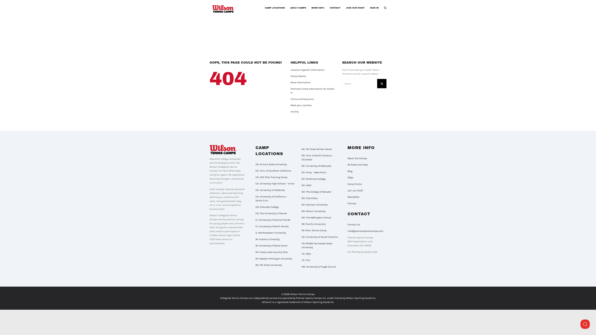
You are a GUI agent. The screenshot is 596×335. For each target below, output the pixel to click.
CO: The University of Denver (271, 213)
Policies (352, 203)
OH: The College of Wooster (316, 191)
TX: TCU (306, 260)
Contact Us (354, 224)
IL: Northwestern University (270, 232)
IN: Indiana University (267, 239)
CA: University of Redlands (270, 190)
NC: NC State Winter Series (317, 149)
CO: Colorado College (267, 206)
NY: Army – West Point (314, 172)
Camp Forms (355, 184)
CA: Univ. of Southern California (273, 170)
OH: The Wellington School (316, 217)
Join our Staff (355, 190)
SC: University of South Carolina (320, 236)
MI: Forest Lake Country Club (271, 252)
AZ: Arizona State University (271, 164)
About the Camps (357, 158)
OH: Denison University (314, 204)
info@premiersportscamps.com (365, 231)
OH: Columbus (310, 198)
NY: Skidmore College (314, 178)
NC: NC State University (268, 265)
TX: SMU (306, 253)
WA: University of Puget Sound (319, 266)
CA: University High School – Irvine (274, 183)
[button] (385, 8)
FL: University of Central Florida (272, 219)
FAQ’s (350, 177)
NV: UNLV (307, 185)
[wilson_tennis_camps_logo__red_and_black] (223, 6)
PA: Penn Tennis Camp (314, 230)
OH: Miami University (313, 211)
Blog (350, 171)
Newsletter (353, 196)
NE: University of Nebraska (316, 165)
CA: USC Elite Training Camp (271, 177)
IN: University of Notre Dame (271, 245)
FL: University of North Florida (272, 226)
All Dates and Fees (358, 164)
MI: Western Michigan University (273, 258)
